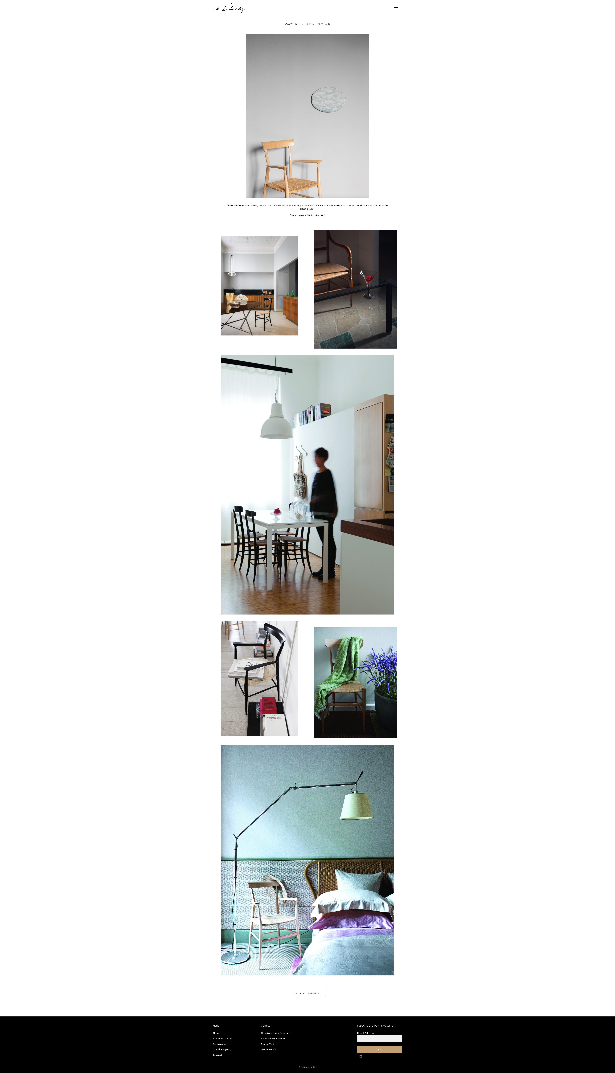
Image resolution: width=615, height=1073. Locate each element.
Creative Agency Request (275, 1033)
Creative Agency (222, 1049)
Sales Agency (220, 1044)
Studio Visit (267, 1044)
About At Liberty (222, 1038)
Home (216, 1033)
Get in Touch (268, 1049)
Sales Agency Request (273, 1038)
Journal (217, 1055)
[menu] (396, 8)
